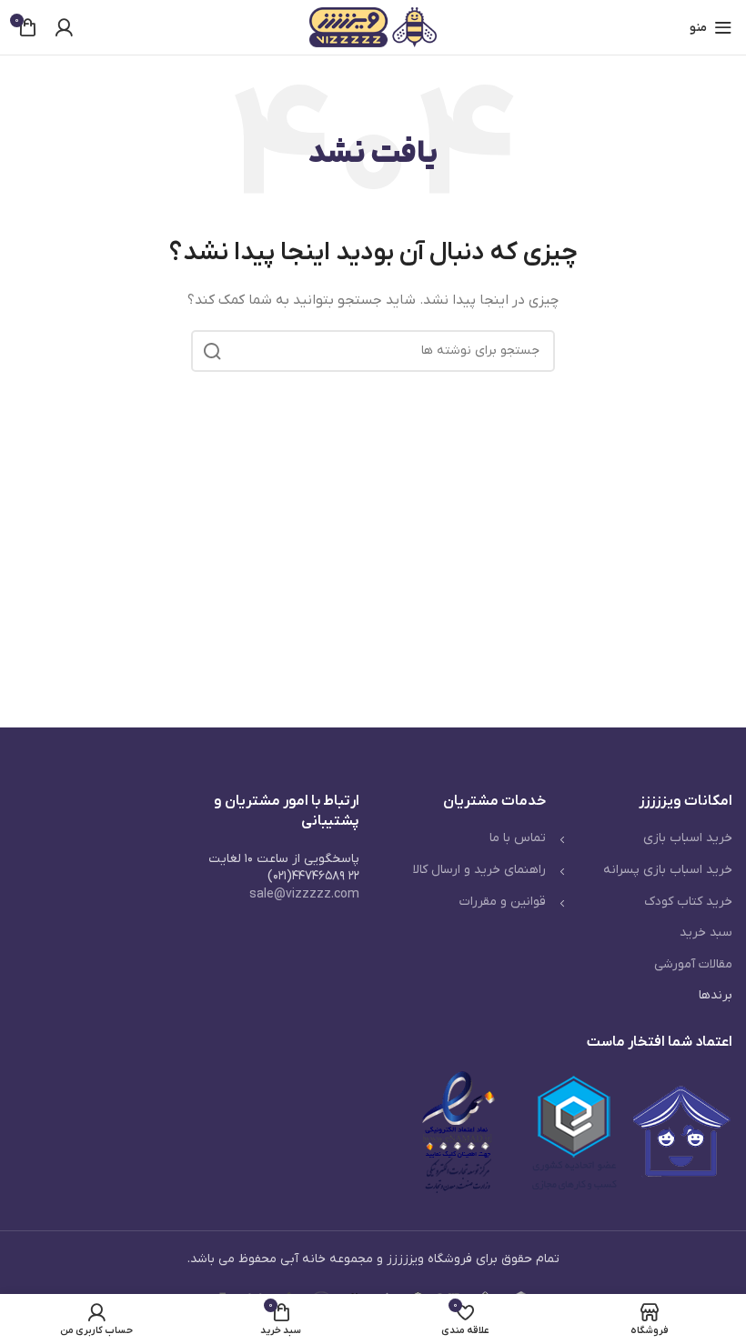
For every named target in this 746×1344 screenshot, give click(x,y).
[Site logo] (373, 26)
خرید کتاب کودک (688, 901)
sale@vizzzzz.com (304, 894)
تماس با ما (517, 838)
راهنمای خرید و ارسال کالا (479, 869)
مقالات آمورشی (693, 964)
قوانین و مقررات (502, 901)
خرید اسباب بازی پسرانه (667, 869)
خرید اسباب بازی (687, 838)
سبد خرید (706, 932)
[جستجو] (212, 351)
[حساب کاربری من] (63, 27)
